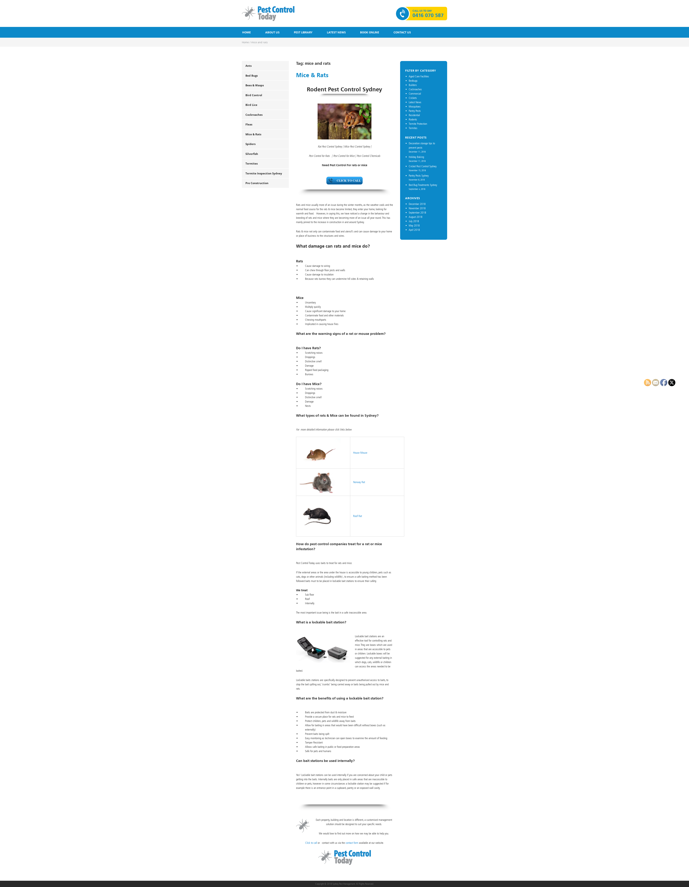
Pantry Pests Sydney (419, 175)
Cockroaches (254, 114)
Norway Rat (359, 482)
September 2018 (417, 212)
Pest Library (303, 32)
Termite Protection (418, 123)
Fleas (248, 124)
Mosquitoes (415, 106)
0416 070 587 (428, 15)
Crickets (413, 98)
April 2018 (414, 229)
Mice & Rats (253, 134)
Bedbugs (413, 80)
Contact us (402, 32)
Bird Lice (251, 105)
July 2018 (414, 221)
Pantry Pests (415, 111)
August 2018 (415, 217)
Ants (248, 65)
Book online (369, 32)
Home (246, 32)
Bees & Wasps (254, 85)
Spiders (250, 144)
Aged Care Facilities (419, 76)
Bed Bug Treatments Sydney (423, 185)
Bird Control (253, 95)
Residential (414, 115)
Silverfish (251, 154)
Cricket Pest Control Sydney (423, 166)
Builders (413, 85)
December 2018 (417, 204)
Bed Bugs (251, 75)
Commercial (415, 93)
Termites (251, 163)
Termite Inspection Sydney (263, 173)
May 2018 (414, 225)
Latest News (336, 32)
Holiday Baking (416, 157)
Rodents (413, 119)
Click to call (311, 842)
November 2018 (417, 208)
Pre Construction (256, 183)
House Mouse (360, 452)
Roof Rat (357, 516)
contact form (352, 842)
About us (272, 32)
